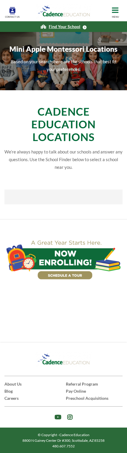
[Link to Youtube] (58, 417)
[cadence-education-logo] (64, 11)
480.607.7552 (63, 446)
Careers (11, 398)
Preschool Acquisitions (87, 398)
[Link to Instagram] (70, 417)
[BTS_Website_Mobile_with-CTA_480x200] (63, 259)
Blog (8, 391)
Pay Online (76, 391)
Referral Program (82, 383)
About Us (13, 383)
